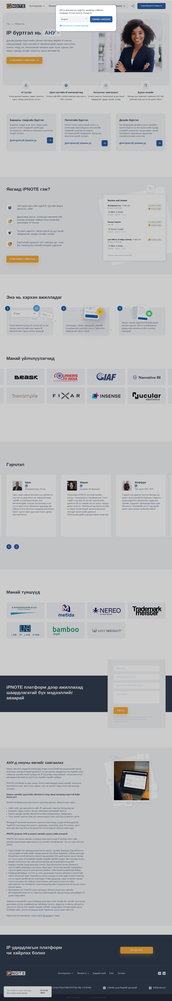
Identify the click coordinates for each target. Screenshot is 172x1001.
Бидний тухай (99, 973)
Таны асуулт (122, 685)
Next (16, 546)
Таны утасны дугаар (126, 668)
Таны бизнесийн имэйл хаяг (129, 677)
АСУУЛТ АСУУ (136, 950)
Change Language (101, 19)
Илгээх (120, 702)
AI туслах (47, 907)
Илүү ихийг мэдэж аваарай (17, 993)
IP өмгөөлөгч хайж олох (22, 60)
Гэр (8, 24)
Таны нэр (120, 659)
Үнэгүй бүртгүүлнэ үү (151, 6)
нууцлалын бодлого (121, 712)
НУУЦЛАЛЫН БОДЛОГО (97, 997)
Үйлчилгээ (53, 6)
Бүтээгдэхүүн (36, 6)
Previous (8, 546)
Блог (111, 973)
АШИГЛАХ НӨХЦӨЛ (73, 997)
